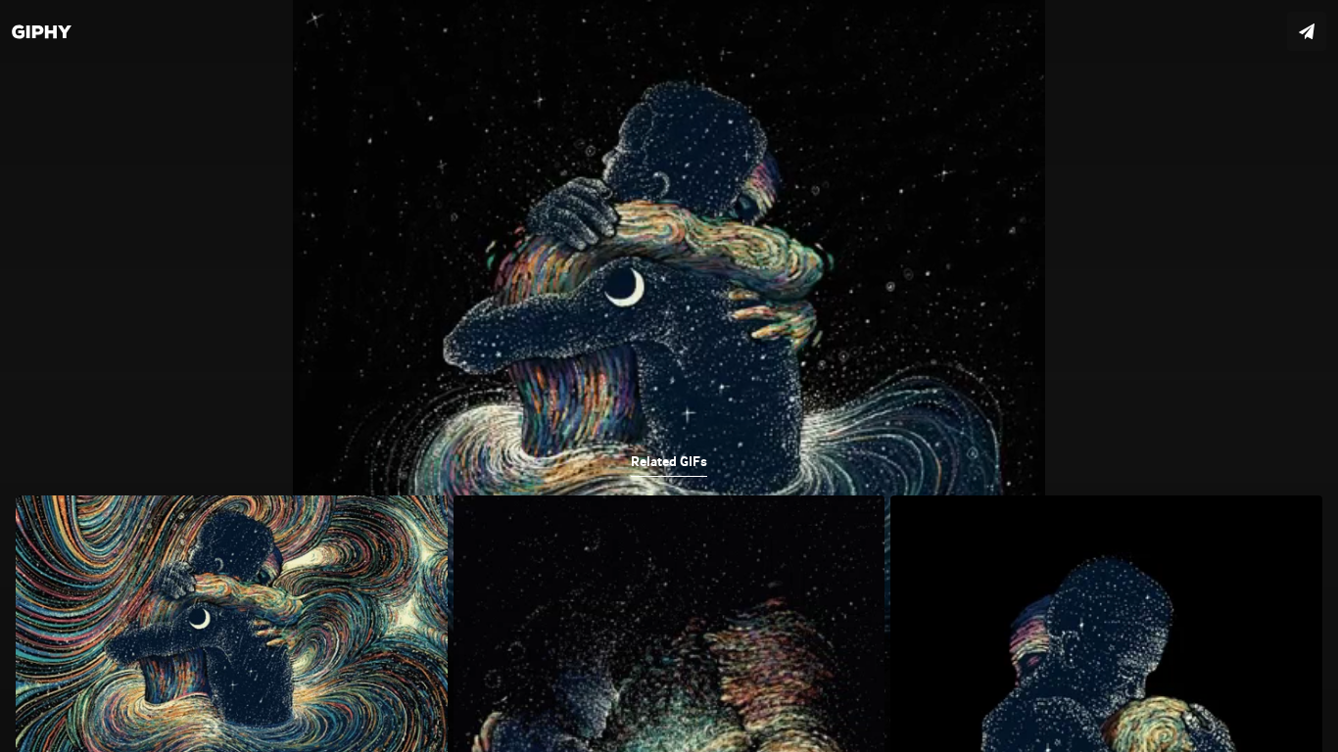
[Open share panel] (1306, 31)
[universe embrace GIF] (669, 376)
